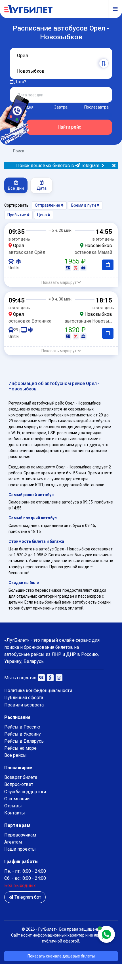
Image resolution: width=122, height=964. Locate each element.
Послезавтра (96, 107)
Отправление (48, 205)
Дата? (19, 81)
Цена (42, 215)
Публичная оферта (23, 697)
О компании (17, 798)
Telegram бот (27, 897)
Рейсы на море (20, 748)
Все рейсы (15, 755)
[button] (61, 283)
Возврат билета (20, 777)
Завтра (61, 107)
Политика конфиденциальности (38, 690)
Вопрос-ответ (18, 784)
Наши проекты (20, 849)
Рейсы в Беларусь (24, 741)
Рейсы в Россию (22, 727)
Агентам (13, 842)
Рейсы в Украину (22, 734)
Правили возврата (24, 705)
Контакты (14, 813)
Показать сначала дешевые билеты (61, 956)
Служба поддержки (25, 791)
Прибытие (17, 215)
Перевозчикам (20, 835)
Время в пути (84, 205)
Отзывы (13, 806)
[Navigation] (113, 9)
